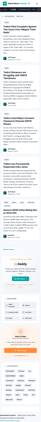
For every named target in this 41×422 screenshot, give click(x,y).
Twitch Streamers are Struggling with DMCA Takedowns (15, 75)
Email (10, 318)
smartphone (20, 390)
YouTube (7, 206)
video (22, 202)
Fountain (28, 312)
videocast (31, 202)
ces (29, 371)
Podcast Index (13, 312)
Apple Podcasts (11, 305)
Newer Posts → (9, 249)
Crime (26, 395)
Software (21, 380)
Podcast (21, 371)
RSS (1, 421)
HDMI (6, 202)
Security (9, 385)
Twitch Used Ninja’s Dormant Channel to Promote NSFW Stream (18, 121)
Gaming (8, 390)
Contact (17, 421)
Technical (31, 380)
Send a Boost (22, 350)
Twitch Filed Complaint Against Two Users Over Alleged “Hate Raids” (19, 29)
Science (8, 395)
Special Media (10, 376)
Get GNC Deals (19, 279)
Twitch (6, 22)
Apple (22, 376)
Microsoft (9, 399)
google (18, 385)
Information (10, 371)
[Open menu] (36, 3)
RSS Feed (28, 318)
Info (33, 395)
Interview (31, 390)
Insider (11, 421)
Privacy (6, 421)
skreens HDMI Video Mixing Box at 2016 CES (20, 211)
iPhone (19, 399)
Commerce (9, 380)
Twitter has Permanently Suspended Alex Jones (16, 165)
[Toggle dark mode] (29, 3)
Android (28, 385)
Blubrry (27, 305)
